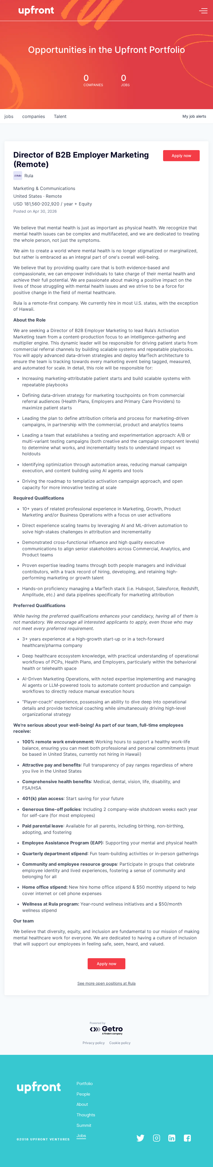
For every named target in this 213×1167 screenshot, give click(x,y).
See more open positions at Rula (106, 983)
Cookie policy (120, 1043)
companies (33, 116)
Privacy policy (94, 1043)
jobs (8, 116)
